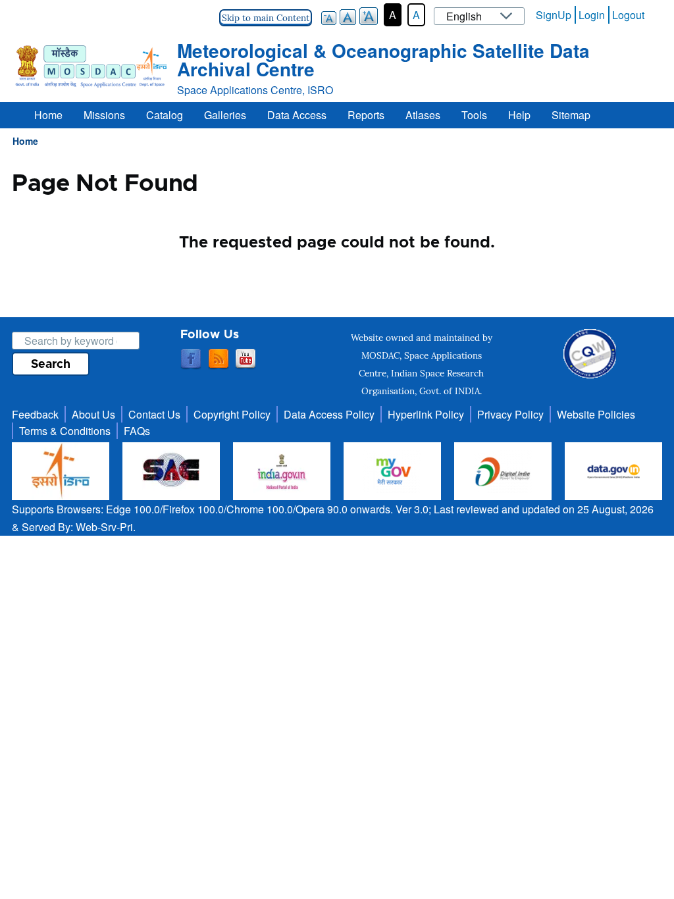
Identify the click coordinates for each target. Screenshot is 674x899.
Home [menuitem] (48, 114)
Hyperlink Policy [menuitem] (426, 414)
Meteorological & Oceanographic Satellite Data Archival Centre (383, 59)
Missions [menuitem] (104, 114)
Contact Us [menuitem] (154, 414)
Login (592, 14)
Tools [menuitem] (474, 114)
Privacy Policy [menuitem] (510, 414)
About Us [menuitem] (93, 414)
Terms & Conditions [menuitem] (65, 430)
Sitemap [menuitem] (571, 114)
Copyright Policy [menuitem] (232, 414)
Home (25, 140)
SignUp (553, 14)
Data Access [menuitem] (296, 114)
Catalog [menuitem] (164, 114)
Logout (628, 14)
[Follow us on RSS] (218, 359)
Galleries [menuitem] (225, 114)
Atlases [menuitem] (422, 114)
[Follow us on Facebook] (190, 359)
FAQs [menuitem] (137, 430)
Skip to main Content (265, 18)
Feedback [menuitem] (35, 414)
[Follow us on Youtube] (245, 359)
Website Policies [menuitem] (596, 414)
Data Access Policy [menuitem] (329, 414)
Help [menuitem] (519, 114)
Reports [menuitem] (366, 114)
